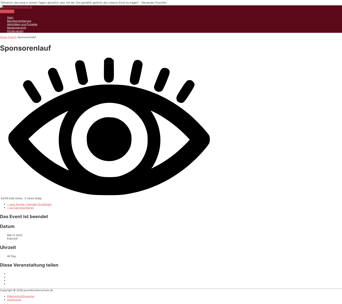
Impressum (14, 299)
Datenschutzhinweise (20, 296)
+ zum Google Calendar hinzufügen (29, 204)
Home (4, 37)
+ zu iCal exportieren (20, 207)
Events (12, 37)
